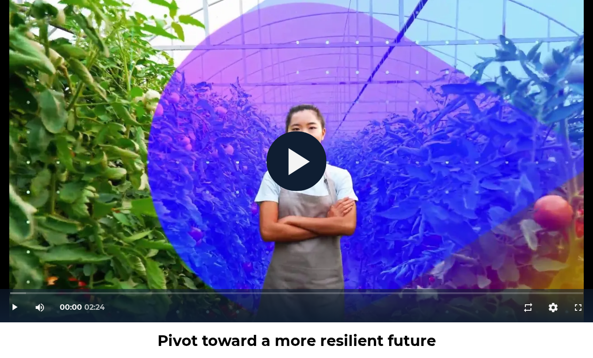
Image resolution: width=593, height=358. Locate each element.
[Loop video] (528, 307)
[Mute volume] (39, 307)
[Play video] (14, 307)
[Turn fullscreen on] (578, 307)
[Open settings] (553, 307)
